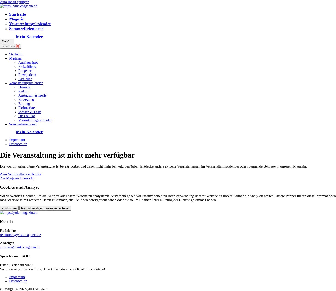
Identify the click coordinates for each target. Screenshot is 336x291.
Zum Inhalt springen (14, 2)
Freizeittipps (27, 66)
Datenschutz (18, 144)
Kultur (23, 91)
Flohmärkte (26, 108)
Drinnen (24, 87)
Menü (7, 41)
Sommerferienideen (26, 28)
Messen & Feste (29, 112)
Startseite (17, 14)
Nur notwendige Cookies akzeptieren (45, 208)
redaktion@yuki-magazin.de (20, 235)
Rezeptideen (27, 75)
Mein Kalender (29, 36)
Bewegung (26, 99)
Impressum (17, 140)
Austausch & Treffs (32, 95)
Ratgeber (24, 71)
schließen (10, 46)
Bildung (24, 104)
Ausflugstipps (28, 62)
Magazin (16, 19)
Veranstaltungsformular (35, 120)
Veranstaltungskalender (30, 24)
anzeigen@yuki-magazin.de (20, 247)
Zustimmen (9, 208)
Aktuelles (25, 79)
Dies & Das (26, 116)
